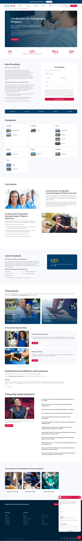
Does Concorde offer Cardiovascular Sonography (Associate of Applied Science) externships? (58, 448)
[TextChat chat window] (70, 514)
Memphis (64, 154)
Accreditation (69, 111)
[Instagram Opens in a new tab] (64, 538)
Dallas (14, 164)
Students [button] (50, 5)
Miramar (63, 134)
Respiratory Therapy (30, 491)
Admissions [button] (36, 5)
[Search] (58, 6)
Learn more (35, 360)
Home (6, 8)
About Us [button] (43, 5)
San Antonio (15, 169)
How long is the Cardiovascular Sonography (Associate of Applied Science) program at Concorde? (57, 428)
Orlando (63, 139)
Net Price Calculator (45, 515)
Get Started (14, 39)
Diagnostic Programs (16, 8)
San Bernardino (16, 130)
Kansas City (15, 154)
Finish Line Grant (37, 352)
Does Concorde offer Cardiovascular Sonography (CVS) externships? (56, 417)
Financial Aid (55, 111)
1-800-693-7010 (65, 5)
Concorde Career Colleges (12, 538)
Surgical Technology (48, 491)
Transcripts (25, 524)
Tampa (63, 143)
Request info (73, 5)
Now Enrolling (12, 111)
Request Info (9, 425)
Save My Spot (49, 1)
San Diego (15, 134)
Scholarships (7, 520)
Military (42, 520)
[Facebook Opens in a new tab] (61, 538)
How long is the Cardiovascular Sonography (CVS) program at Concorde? (58, 400)
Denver (38, 130)
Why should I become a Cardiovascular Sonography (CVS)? (57, 413)
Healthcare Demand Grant (40, 334)
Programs (9, 8)
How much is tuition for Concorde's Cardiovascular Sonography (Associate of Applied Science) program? (58, 453)
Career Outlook (41, 111)
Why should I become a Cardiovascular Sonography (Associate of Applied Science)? (59, 443)
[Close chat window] (79, 537)
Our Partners (43, 522)
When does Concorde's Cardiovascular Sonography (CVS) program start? (57, 405)
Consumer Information (27, 518)
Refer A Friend (7, 524)
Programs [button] (20, 5)
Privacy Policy (69, 95)
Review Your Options (11, 320)
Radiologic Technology (13, 491)
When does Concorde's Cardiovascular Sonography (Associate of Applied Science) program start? (59, 433)
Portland (39, 154)
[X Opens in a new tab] (67, 538)
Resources (25, 520)
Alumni (42, 518)
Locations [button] (28, 5)
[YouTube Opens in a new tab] (70, 538)
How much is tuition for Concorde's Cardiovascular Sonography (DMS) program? (58, 422)
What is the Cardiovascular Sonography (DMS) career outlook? (58, 409)
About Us (25, 515)
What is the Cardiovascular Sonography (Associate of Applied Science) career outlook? (58, 438)
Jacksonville (64, 130)
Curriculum (27, 111)
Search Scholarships (47, 320)
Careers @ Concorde (45, 524)
